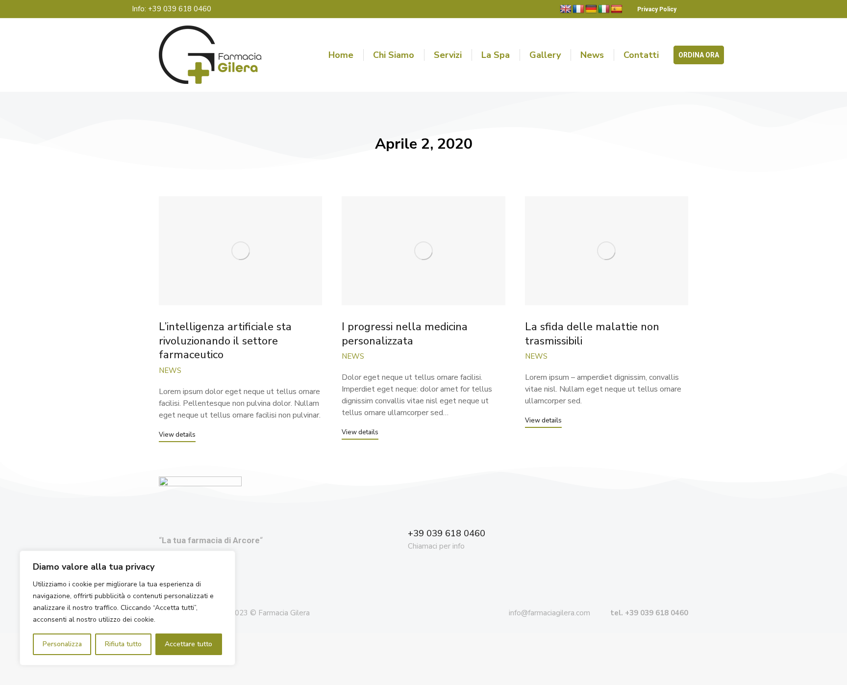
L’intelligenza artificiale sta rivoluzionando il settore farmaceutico (225, 340)
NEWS (170, 370)
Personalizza (62, 644)
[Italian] (604, 9)
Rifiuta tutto (123, 644)
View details (177, 435)
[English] (566, 9)
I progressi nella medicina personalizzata (405, 333)
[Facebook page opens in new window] (700, 9)
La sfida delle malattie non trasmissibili (592, 333)
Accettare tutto (188, 644)
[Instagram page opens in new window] (718, 9)
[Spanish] (617, 9)
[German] (591, 9)
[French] (578, 9)
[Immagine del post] (240, 250)
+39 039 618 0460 (446, 533)
